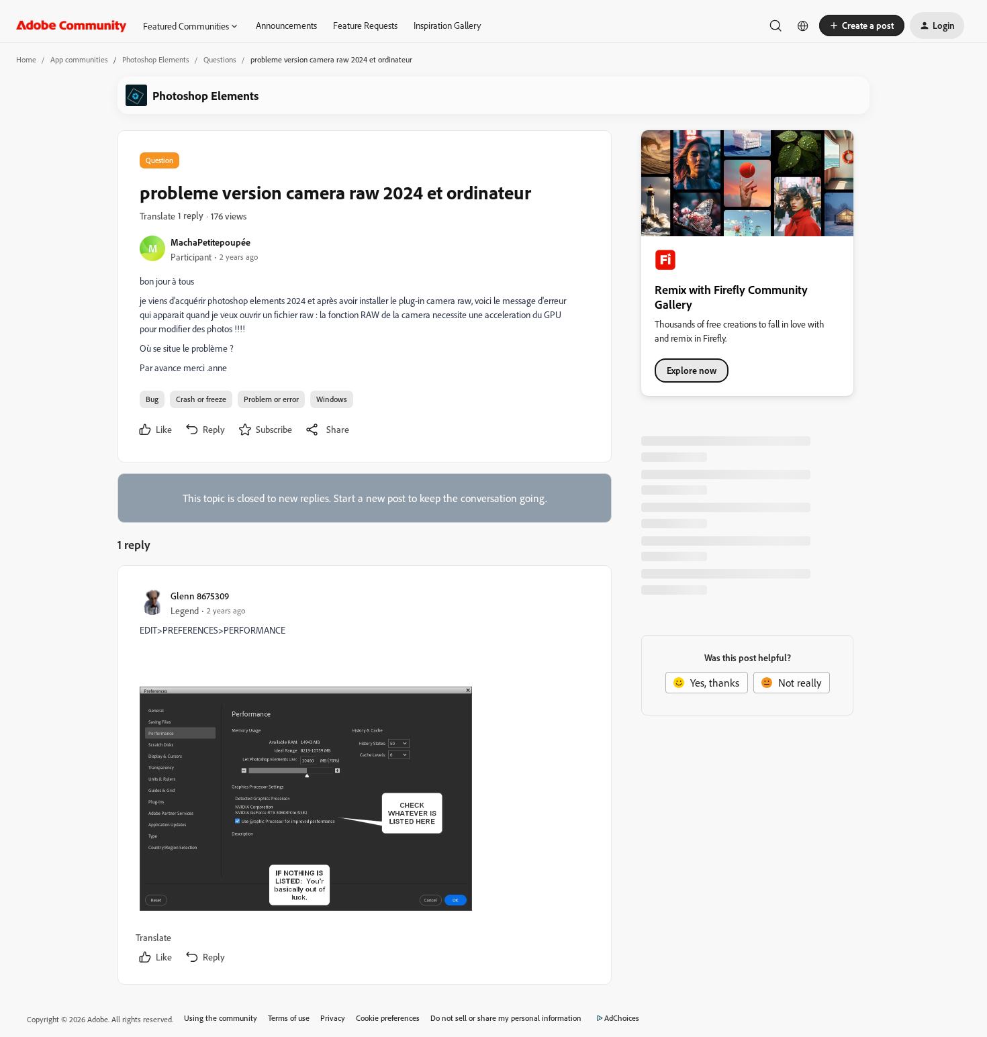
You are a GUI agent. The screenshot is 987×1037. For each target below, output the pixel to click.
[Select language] (803, 25)
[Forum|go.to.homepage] (71, 25)
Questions (219, 59)
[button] (861, 25)
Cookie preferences (388, 1018)
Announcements (286, 25)
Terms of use (289, 1018)
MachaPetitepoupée (210, 242)
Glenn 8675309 (200, 595)
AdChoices (621, 1018)
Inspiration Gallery (447, 25)
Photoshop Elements (155, 59)
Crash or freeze (201, 399)
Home (26, 59)
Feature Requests (365, 25)
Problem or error (271, 399)
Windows (331, 399)
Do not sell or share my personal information (505, 1018)
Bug (152, 399)
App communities (79, 59)
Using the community (220, 1018)
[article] (364, 777)
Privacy (332, 1018)
